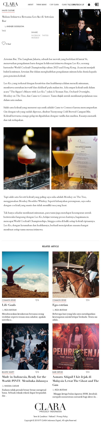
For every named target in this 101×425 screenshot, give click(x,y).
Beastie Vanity (8, 372)
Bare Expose (57, 372)
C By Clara (54, 5)
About (30, 5)
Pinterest (35, 38)
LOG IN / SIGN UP (76, 5)
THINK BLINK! (41, 5)
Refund (52, 416)
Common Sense (9, 300)
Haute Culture (8, 10)
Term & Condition (40, 416)
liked (8, 44)
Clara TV (65, 5)
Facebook (35, 35)
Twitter (45, 35)
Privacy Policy (62, 416)
